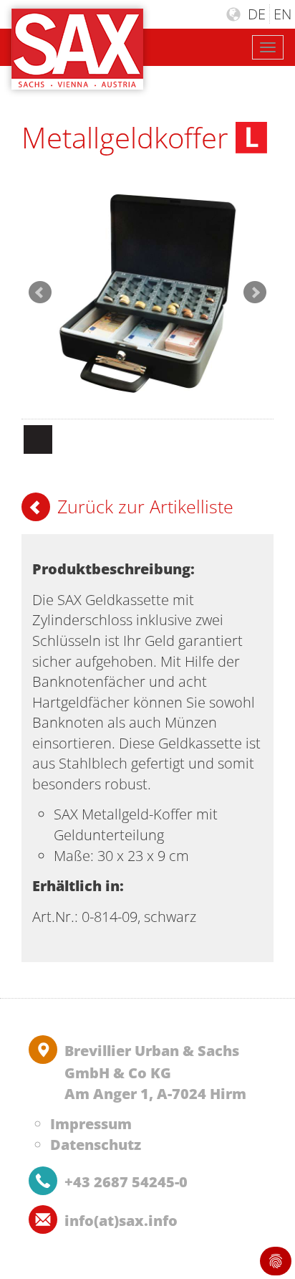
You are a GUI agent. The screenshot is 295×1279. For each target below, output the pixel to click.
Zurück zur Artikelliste (145, 506)
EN (282, 14)
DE (257, 14)
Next (254, 292)
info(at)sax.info (121, 1220)
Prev (40, 292)
